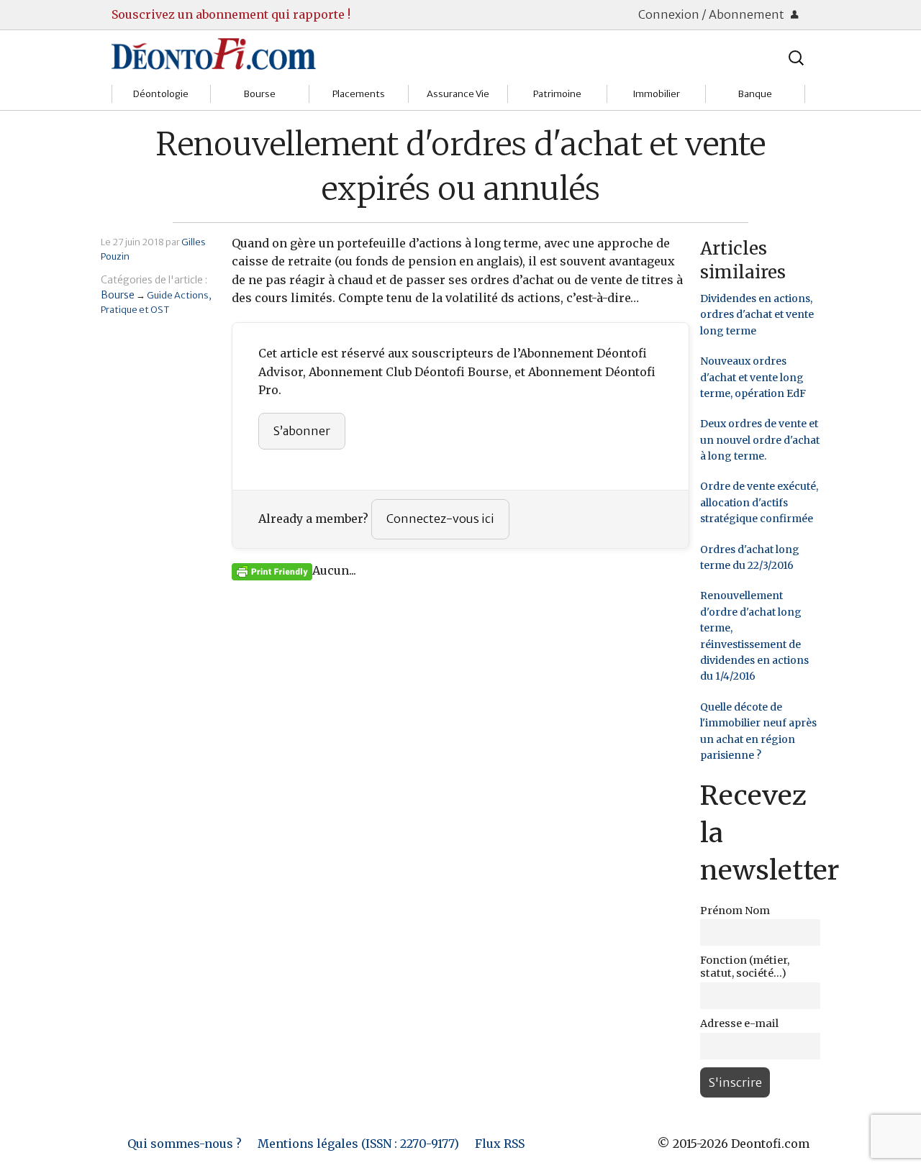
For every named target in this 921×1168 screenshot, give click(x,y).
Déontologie (161, 94)
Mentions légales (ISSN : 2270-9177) (358, 1143)
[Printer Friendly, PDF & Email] (272, 571)
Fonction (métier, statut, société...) (744, 967)
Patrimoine (557, 94)
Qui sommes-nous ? (184, 1143)
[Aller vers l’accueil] (214, 53)
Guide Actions (178, 295)
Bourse (260, 94)
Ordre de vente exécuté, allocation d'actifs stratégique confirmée (759, 502)
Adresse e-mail (739, 1023)
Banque (755, 94)
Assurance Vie (458, 94)
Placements (358, 94)
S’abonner (301, 431)
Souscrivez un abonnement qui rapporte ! (231, 14)
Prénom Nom (735, 910)
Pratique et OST (135, 309)
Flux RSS (500, 1143)
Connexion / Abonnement (712, 14)
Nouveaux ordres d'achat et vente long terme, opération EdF (753, 377)
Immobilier (656, 94)
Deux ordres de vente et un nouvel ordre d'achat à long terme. (760, 439)
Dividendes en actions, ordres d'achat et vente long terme (757, 314)
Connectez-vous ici (440, 518)
